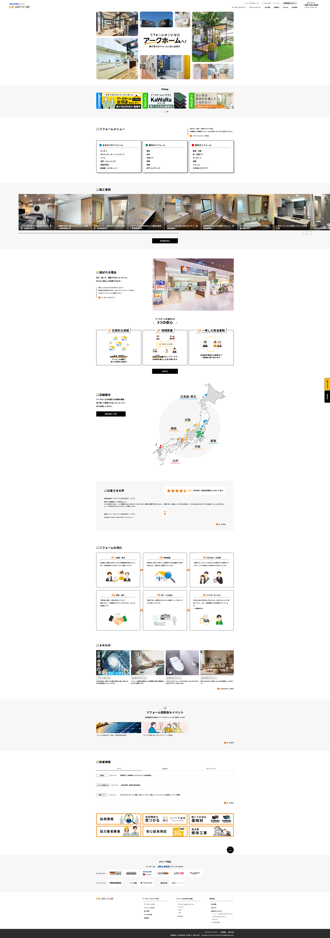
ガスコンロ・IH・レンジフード (112, 154)
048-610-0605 (311, 5)
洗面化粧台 (104, 165)
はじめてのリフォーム (139, 678)
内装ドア (150, 158)
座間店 (102, 775)
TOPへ (230, 851)
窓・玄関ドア (198, 154)
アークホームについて (108, 297)
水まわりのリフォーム (113, 145)
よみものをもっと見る (227, 689)
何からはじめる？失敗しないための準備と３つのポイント (216, 682)
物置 (194, 161)
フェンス (196, 165)
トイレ (102, 158)
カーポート (197, 158)
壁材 (148, 151)
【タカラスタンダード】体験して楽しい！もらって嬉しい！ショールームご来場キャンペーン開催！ (150, 795)
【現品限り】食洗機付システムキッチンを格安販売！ (135, 775)
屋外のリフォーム (203, 145)
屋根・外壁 (197, 151)
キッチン (103, 151)
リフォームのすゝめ (103, 678)
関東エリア (102, 795)
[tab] (162, 111)
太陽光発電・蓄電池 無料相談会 (130, 785)
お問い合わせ (327, 384)
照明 (148, 161)
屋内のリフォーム (157, 145)
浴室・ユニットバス (108, 161)
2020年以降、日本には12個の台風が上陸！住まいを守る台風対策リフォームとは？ (112, 682)
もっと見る (222, 524)
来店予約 (165, 371)
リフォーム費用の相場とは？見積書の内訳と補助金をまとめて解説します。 (147, 682)
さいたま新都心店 (102, 785)
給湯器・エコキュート (108, 168)
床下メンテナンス (153, 168)
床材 (148, 154)
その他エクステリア (200, 168)
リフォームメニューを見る (200, 136)
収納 (148, 165)
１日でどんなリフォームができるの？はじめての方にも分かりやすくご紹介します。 (182, 682)
